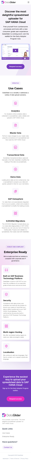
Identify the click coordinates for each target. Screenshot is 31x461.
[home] (9, 2)
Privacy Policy (24, 458)
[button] (28, 2)
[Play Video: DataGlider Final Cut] (15, 50)
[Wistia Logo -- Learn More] (24, 58)
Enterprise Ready (8, 436)
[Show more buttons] (27, 58)
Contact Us (8, 447)
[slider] (14, 58)
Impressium (6, 458)
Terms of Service (14, 458)
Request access (15, 66)
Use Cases (6, 433)
